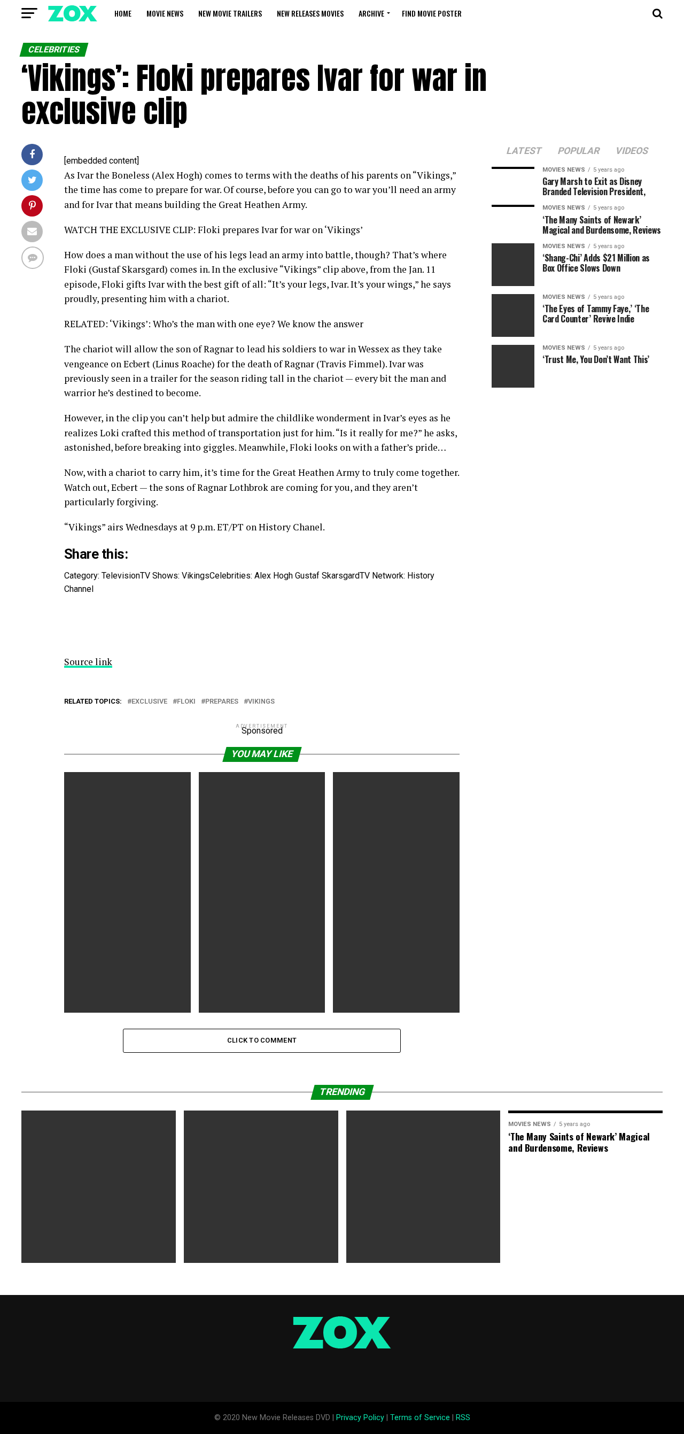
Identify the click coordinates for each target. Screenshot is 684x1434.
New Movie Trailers (230, 13)
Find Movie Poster (432, 13)
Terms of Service (420, 1417)
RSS (463, 1417)
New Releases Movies (310, 13)
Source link (88, 662)
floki (186, 701)
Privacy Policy (360, 1417)
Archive (371, 13)
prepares (221, 701)
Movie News (164, 13)
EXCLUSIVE (149, 701)
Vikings (261, 701)
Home (122, 13)
